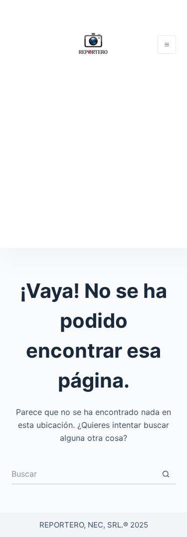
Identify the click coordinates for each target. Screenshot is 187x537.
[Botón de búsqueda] (166, 475)
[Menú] (167, 44)
